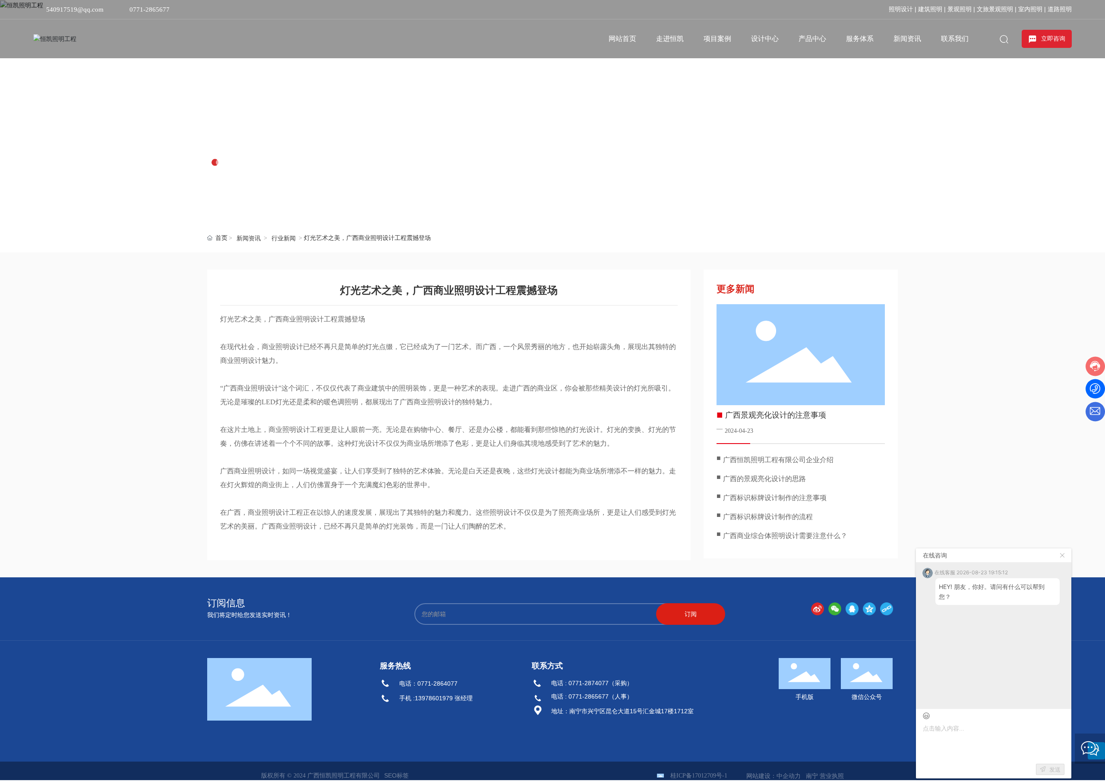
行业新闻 (284, 238)
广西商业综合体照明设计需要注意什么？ (785, 535)
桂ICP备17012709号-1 (698, 775)
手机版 (805, 696)
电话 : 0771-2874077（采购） (592, 683)
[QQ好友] (852, 608)
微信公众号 (867, 696)
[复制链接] (886, 608)
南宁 (812, 775)
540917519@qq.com (75, 9)
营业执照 (832, 775)
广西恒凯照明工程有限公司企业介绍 (778, 459)
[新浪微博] (817, 608)
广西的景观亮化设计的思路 (764, 478)
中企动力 (789, 775)
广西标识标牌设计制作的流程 (768, 516)
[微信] (834, 608)
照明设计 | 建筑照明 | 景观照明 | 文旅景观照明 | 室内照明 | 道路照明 (980, 9)
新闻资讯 (243, 140)
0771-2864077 (437, 683)
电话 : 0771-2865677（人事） (592, 696)
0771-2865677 (149, 9)
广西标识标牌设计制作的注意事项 (775, 497)
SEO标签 (396, 775)
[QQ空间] (869, 608)
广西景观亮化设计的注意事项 (775, 415)
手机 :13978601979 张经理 (436, 698)
